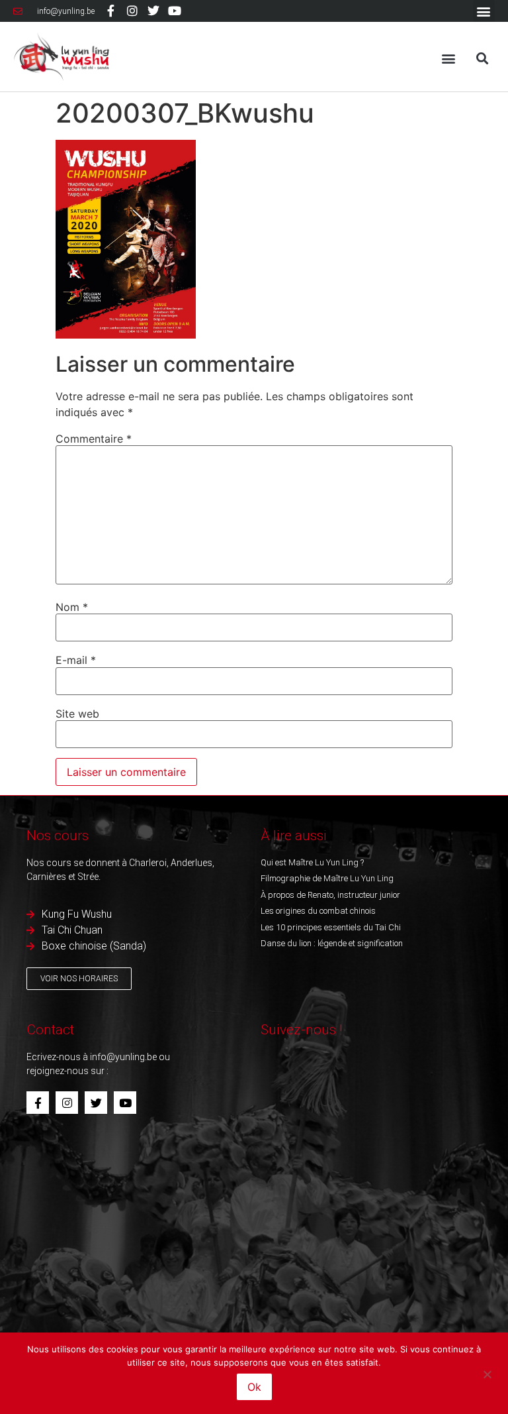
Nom (72, 607)
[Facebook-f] (110, 10)
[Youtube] (174, 10)
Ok (254, 1386)
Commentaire (94, 438)
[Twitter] (153, 10)
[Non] (487, 1373)
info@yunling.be (123, 1057)
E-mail (76, 660)
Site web (77, 713)
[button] (484, 11)
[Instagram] (131, 10)
